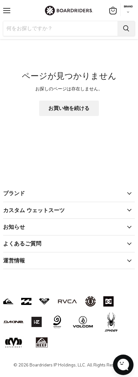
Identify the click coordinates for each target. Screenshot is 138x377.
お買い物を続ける (69, 108)
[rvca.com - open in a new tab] (67, 301)
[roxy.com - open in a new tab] (44, 301)
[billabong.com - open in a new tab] (26, 301)
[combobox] (60, 28)
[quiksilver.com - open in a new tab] (8, 301)
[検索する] (126, 28)
